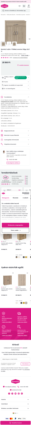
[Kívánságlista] (20, 6)
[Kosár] (24, 6)
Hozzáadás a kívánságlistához (29, 39)
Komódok (28, 14)
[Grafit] (24, 257)
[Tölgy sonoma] (26, 303)
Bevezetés (3, 14)
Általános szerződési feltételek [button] (9, 408)
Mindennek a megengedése (15, 225)
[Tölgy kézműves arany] (26, 257)
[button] (15, 77)
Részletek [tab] (15, 197)
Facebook (9, 394)
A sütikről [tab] (25, 197)
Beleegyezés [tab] (5, 197)
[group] (15, 31)
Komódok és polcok (20, 14)
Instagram (12, 394)
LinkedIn (22, 394)
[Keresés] (3, 10)
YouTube (15, 394)
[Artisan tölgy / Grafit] (17, 257)
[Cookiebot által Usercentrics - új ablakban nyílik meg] (22, 193)
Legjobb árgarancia (24, 65)
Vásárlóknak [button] (4, 404)
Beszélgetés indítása (13, 163)
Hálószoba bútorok (11, 14)
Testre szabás (14, 230)
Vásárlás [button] (3, 399)
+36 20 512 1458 (13, 159)
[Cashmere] (19, 257)
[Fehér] (21, 257)
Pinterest (19, 394)
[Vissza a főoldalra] (4, 6)
